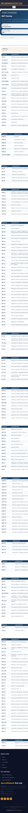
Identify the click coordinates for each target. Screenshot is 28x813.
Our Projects (5, 762)
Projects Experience (7, 774)
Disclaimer (4, 767)
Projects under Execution (8, 777)
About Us (4, 759)
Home (3, 757)
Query (3, 764)
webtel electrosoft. (17, 810)
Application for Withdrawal (17, 321)
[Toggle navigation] (14, 7)
